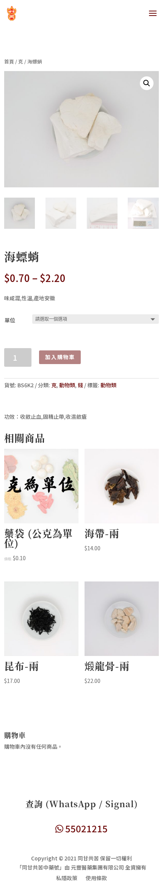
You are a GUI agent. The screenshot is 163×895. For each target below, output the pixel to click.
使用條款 (96, 878)
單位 (10, 320)
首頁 (9, 61)
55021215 (85, 828)
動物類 (67, 385)
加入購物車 (60, 357)
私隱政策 (66, 878)
